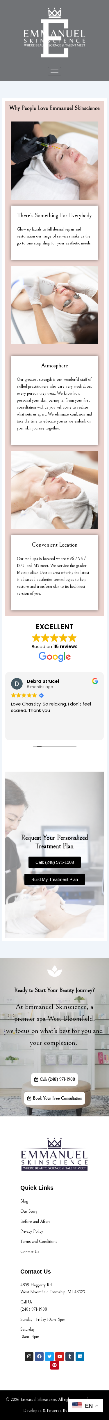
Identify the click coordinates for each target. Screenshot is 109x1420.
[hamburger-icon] (54, 71)
